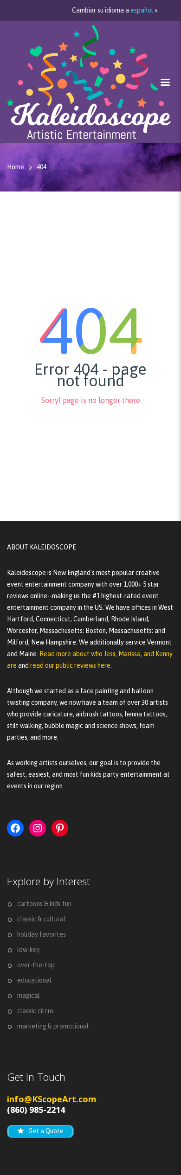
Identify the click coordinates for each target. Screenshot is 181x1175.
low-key (28, 949)
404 (41, 167)
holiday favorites (41, 934)
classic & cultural (41, 919)
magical (28, 995)
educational (34, 980)
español (141, 10)
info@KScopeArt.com (52, 1099)
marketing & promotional (53, 1026)
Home (15, 167)
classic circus (35, 1011)
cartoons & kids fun (44, 903)
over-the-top (36, 965)
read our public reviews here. (71, 665)
